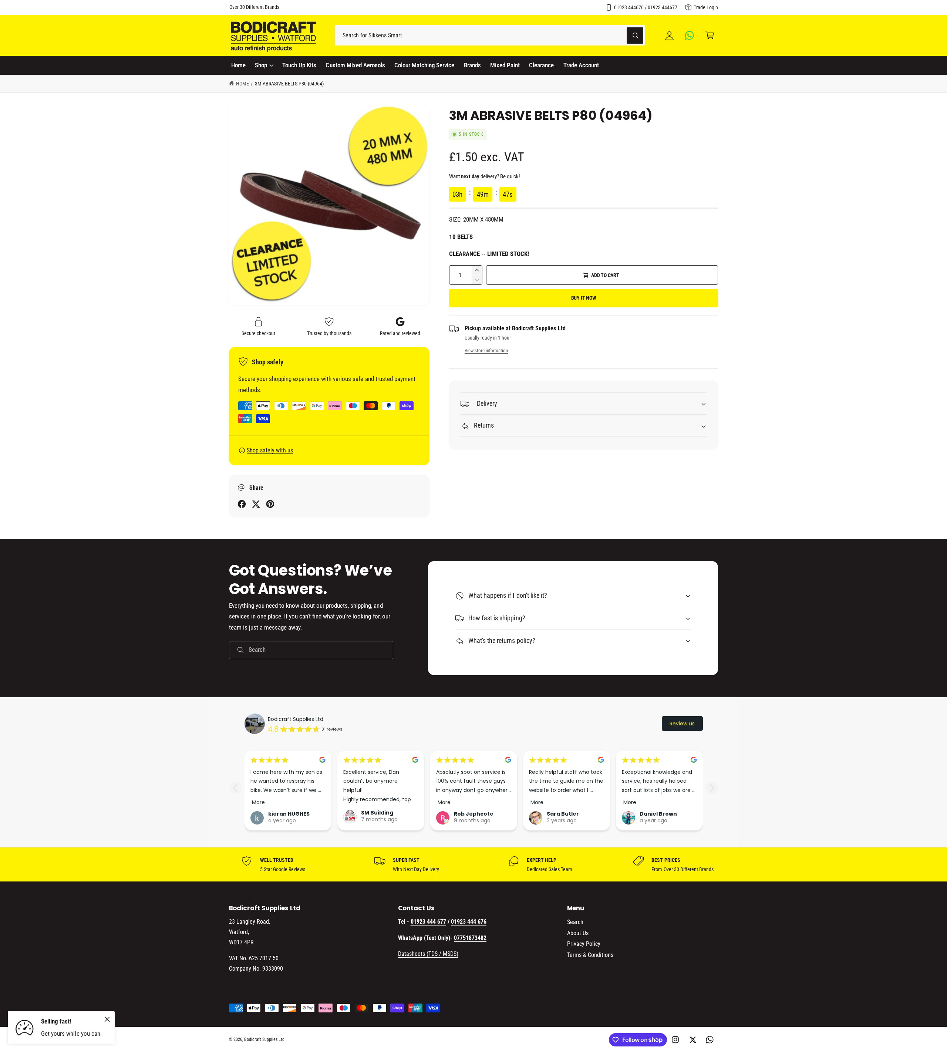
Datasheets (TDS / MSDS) (428, 953)
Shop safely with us (270, 450)
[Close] (107, 1019)
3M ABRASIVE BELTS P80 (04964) (289, 84)
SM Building (377, 812)
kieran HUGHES (289, 813)
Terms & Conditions (590, 954)
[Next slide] (712, 788)
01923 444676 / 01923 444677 (645, 7)
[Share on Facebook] (242, 504)
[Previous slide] (235, 788)
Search (575, 921)
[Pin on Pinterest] (270, 504)
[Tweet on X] (256, 504)
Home (242, 84)
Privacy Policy (583, 943)
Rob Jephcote (473, 813)
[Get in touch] (690, 35)
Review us (682, 723)
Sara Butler (563, 813)
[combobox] (490, 35)
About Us (578, 933)
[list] (473, 864)
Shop (261, 65)
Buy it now (583, 298)
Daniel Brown (658, 813)
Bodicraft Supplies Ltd (295, 719)
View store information (486, 350)
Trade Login (706, 7)
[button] (710, 35)
